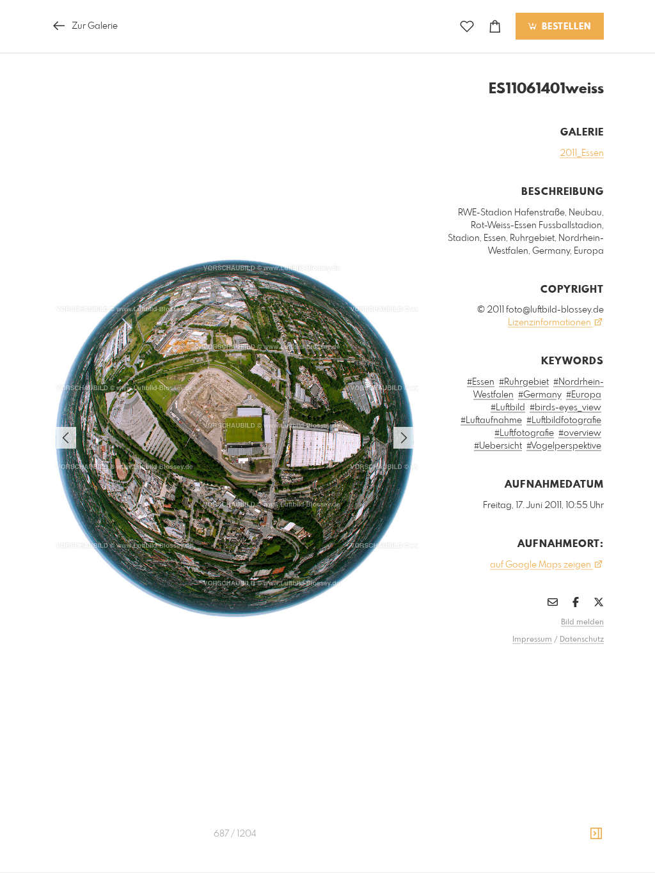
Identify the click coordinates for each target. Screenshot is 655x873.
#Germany (540, 394)
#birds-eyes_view (565, 407)
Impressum (532, 640)
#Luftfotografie (524, 433)
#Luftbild (508, 407)
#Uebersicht (498, 446)
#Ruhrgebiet (524, 382)
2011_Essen (582, 153)
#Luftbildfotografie (563, 420)
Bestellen (565, 26)
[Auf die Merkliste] (467, 26)
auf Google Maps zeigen (541, 564)
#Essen (480, 382)
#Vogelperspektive (563, 446)
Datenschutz (582, 640)
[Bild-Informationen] (596, 834)
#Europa (583, 394)
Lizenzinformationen (550, 322)
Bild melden (582, 622)
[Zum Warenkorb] (495, 26)
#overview (579, 433)
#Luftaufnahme (491, 420)
